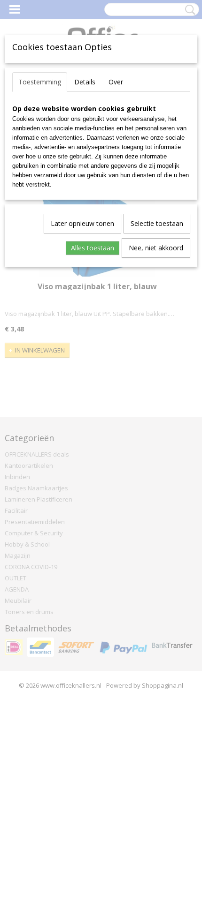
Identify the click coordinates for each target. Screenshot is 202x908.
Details (84, 81)
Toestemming (39, 81)
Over (116, 81)
